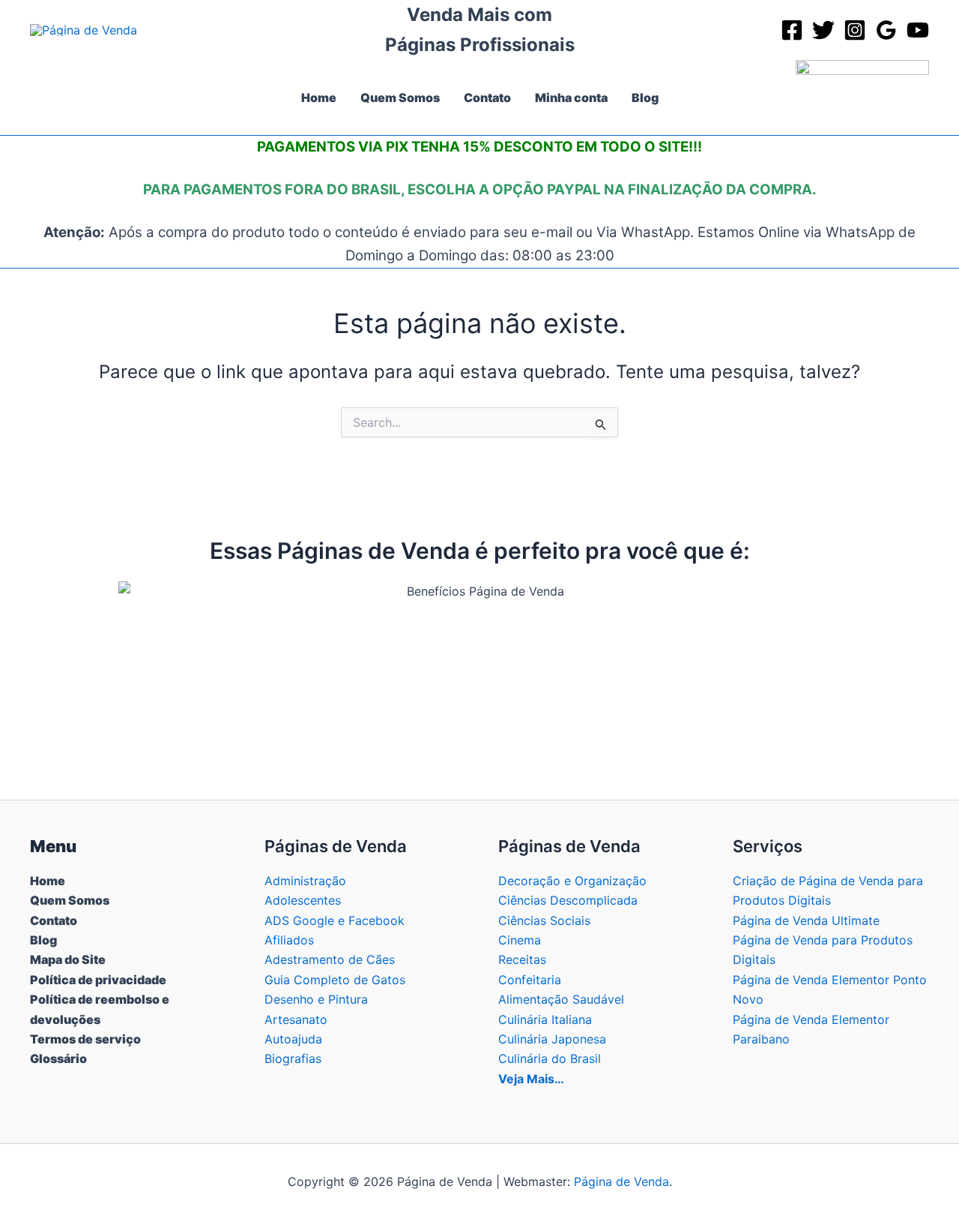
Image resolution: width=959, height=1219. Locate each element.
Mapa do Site (68, 959)
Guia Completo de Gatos (334, 979)
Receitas (522, 959)
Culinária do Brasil (549, 1058)
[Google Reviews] (886, 30)
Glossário (58, 1058)
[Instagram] (855, 30)
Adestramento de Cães (329, 959)
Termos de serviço (85, 1038)
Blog (43, 939)
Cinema (519, 939)
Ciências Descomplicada (568, 900)
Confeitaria (529, 979)
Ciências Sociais (544, 920)
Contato (53, 920)
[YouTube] (918, 30)
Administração (305, 880)
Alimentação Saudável (561, 999)
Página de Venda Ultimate (806, 920)
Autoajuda (293, 1038)
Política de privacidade (98, 979)
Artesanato (295, 1019)
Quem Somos (69, 900)
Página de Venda (621, 1181)
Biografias (292, 1058)
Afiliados (289, 939)
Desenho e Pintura (316, 999)
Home (47, 880)
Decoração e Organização (572, 880)
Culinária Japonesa (552, 1038)
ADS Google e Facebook (334, 920)
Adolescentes (302, 900)
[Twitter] (823, 30)
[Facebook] (792, 30)
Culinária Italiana (545, 1019)
